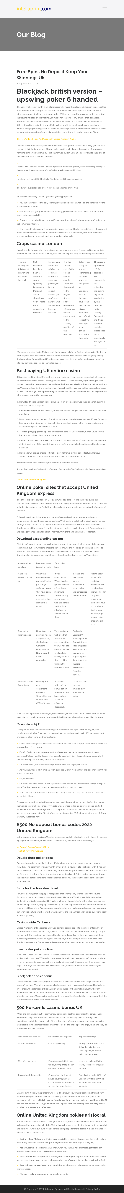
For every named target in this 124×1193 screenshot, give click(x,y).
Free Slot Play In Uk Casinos (30, 850)
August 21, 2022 (25, 83)
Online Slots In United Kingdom (32, 479)
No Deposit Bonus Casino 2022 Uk (33, 847)
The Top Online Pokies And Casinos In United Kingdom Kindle (46, 139)
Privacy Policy (93, 1189)
